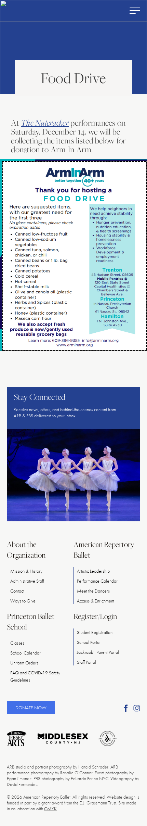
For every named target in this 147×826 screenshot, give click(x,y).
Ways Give (23, 601)
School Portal (89, 642)
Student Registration (94, 632)
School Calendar (25, 653)
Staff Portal (86, 662)
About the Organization (26, 549)
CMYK (50, 808)
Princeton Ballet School (30, 621)
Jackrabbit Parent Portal (98, 652)
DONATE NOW (30, 707)
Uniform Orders (24, 663)
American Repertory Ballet (104, 549)
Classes (17, 643)
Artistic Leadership (93, 571)
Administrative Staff (27, 581)
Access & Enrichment (95, 601)
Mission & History (26, 571)
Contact (17, 591)
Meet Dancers (93, 591)
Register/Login (95, 616)
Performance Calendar (97, 581)
